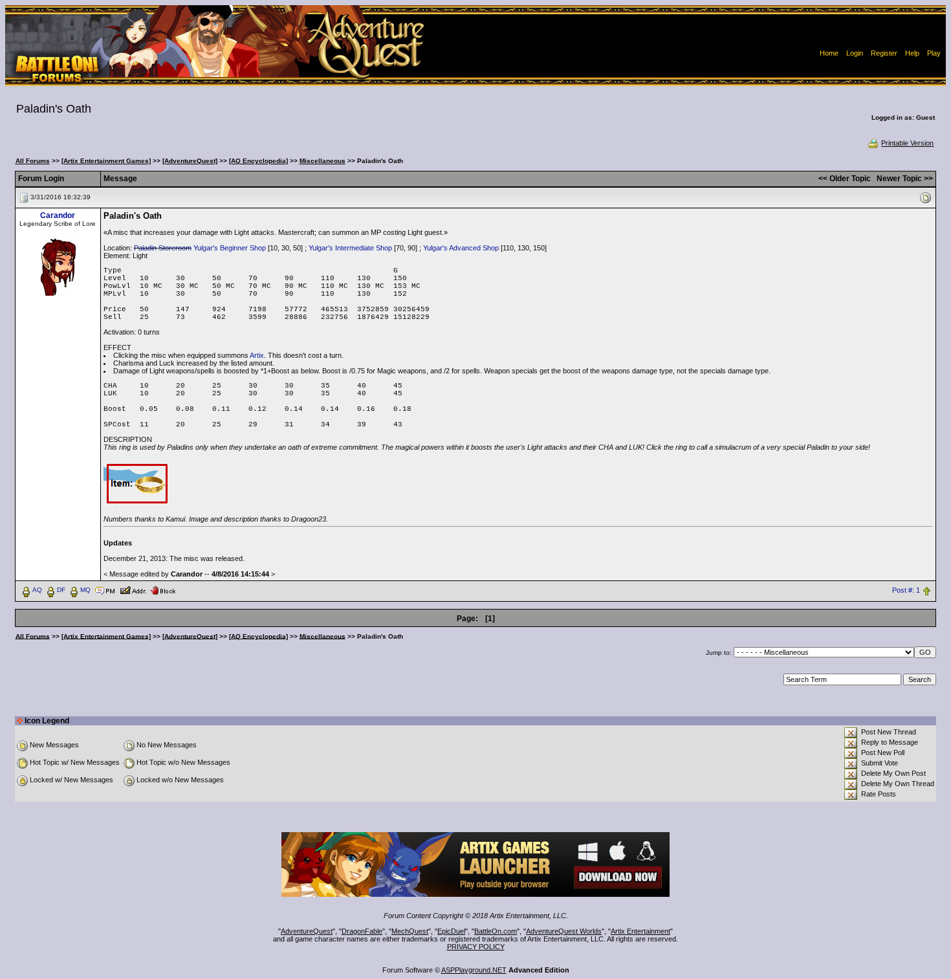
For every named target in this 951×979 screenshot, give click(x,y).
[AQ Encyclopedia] (258, 160)
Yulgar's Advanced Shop (461, 248)
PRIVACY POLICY (476, 947)
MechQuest (409, 931)
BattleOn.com (495, 931)
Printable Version (907, 143)
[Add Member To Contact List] (133, 589)
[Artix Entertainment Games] (106, 160)
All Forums (33, 160)
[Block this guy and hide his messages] (162, 589)
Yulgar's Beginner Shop (229, 248)
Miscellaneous (322, 160)
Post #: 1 (906, 590)
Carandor (57, 215)
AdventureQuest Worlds (564, 931)
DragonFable (362, 931)
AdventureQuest (307, 931)
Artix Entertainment (640, 931)
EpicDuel (451, 931)
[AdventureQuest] (189, 160)
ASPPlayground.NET (474, 970)
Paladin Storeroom (162, 248)
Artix (257, 355)
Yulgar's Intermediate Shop (350, 248)
